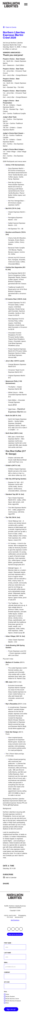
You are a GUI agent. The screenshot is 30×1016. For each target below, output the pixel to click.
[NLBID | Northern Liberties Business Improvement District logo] (11, 4)
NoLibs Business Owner (12, 998)
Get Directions (15, 920)
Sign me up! (11, 1009)
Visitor (7, 994)
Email (6, 962)
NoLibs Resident (10, 996)
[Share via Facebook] (3, 886)
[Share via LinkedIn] (9, 886)
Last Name (8, 952)
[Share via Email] (11, 886)
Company (7, 972)
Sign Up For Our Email (15, 934)
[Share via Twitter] (6, 886)
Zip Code (7, 982)
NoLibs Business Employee (13, 1001)
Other (7, 1003)
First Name (8, 943)
